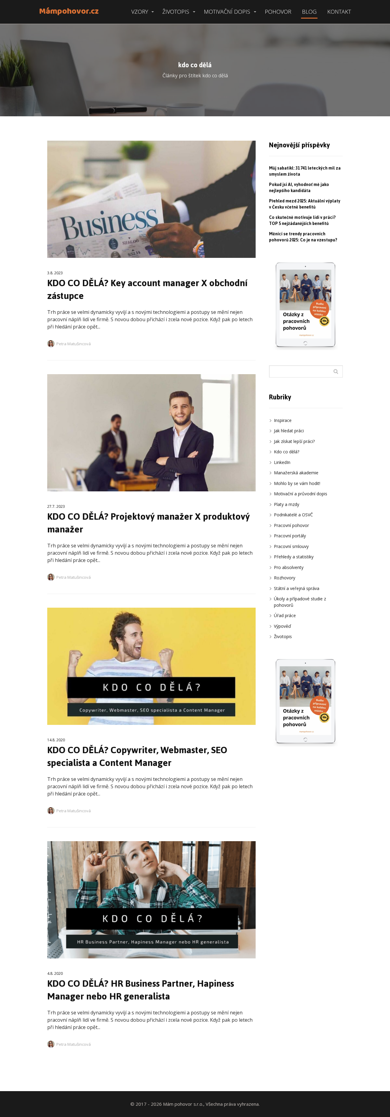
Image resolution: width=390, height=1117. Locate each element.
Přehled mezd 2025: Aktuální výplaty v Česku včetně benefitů (304, 204)
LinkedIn (282, 462)
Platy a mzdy (286, 504)
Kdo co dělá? (286, 452)
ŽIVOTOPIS (175, 11)
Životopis (283, 636)
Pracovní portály (290, 536)
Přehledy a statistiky (294, 557)
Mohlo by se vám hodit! (297, 483)
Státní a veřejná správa (296, 588)
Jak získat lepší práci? (294, 441)
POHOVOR (278, 11)
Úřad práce (285, 615)
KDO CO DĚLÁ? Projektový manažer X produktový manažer (148, 523)
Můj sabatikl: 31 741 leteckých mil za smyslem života (305, 171)
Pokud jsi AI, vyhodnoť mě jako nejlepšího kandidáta (299, 188)
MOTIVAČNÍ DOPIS (227, 11)
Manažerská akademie (296, 473)
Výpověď (282, 626)
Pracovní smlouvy (291, 546)
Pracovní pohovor (291, 525)
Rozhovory (284, 578)
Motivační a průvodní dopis (300, 494)
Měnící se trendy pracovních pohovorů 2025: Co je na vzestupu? (303, 237)
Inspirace (283, 420)
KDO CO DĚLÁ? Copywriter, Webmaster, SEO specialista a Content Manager (137, 756)
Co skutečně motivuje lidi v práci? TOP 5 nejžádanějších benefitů (302, 220)
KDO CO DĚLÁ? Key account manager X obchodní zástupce (147, 289)
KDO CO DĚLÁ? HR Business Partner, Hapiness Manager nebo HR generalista (140, 990)
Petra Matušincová (73, 343)
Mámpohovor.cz (69, 12)
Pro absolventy (288, 567)
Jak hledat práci (289, 431)
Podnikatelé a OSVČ (293, 515)
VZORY (139, 11)
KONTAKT (339, 11)
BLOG (309, 11)
